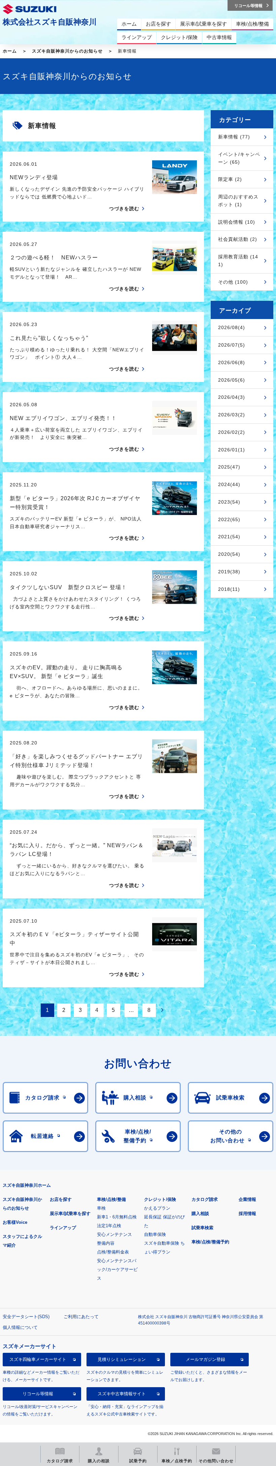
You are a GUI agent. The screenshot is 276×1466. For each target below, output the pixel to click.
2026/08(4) (231, 327)
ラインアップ (63, 1227)
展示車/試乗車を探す (70, 1213)
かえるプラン (157, 1208)
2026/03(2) (231, 414)
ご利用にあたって (81, 1316)
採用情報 (247, 1213)
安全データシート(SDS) (26, 1316)
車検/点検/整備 (111, 1199)
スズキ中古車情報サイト (122, 1393)
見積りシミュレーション (122, 1359)
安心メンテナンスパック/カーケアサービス (117, 1269)
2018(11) (229, 589)
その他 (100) (233, 282)
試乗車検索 (202, 1227)
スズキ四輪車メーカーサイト (37, 1359)
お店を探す (61, 1199)
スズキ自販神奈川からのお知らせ (67, 51)
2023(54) (229, 502)
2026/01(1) (231, 449)
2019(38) (229, 571)
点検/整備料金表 (113, 1251)
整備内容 (105, 1243)
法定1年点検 (109, 1225)
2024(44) (229, 484)
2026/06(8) (231, 362)
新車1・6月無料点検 (117, 1216)
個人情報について (20, 1327)
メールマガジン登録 (205, 1359)
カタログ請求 (205, 1199)
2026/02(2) (231, 432)
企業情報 (247, 1199)
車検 (101, 1208)
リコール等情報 (38, 1393)
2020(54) (229, 554)
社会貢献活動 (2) (237, 239)
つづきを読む (124, 208)
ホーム (10, 51)
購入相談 (200, 1213)
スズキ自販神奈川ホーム (27, 1185)
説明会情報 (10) (236, 222)
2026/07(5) (231, 345)
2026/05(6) (231, 380)
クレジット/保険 (160, 1199)
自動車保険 (155, 1234)
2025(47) (229, 467)
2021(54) (229, 536)
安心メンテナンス (114, 1234)
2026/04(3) (231, 397)
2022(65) (229, 519)
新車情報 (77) (234, 136)
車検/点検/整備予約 (210, 1241)
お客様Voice (15, 1222)
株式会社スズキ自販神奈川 (50, 22)
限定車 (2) (230, 179)
